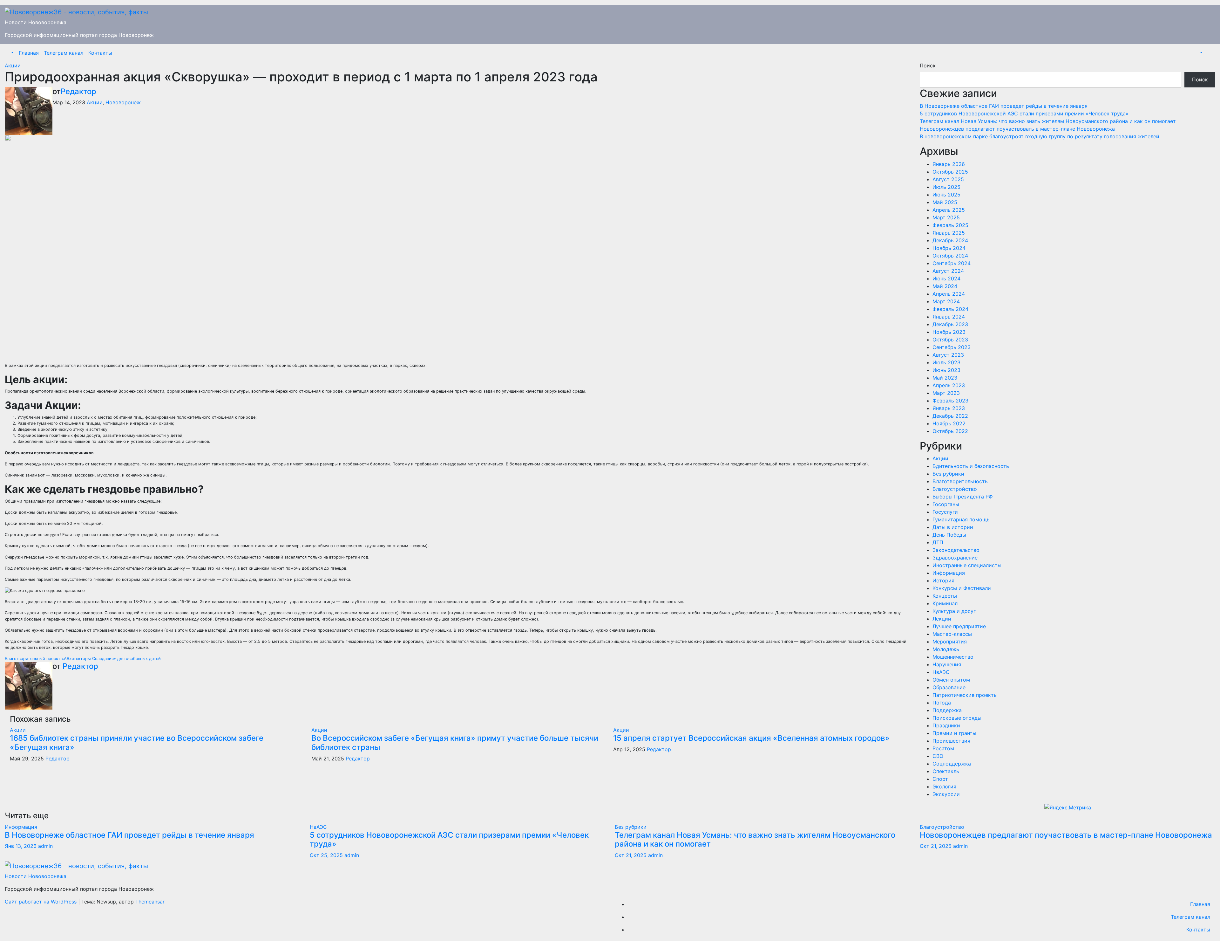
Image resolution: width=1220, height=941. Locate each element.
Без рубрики (948, 473)
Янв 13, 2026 (21, 846)
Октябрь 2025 (950, 171)
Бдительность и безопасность (970, 466)
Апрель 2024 (948, 294)
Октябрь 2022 (950, 431)
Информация (948, 573)
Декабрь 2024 (950, 240)
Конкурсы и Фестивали (961, 588)
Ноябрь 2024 (949, 248)
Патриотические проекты (965, 695)
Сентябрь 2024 (951, 263)
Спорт (940, 779)
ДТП (937, 542)
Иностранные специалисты (966, 565)
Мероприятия (949, 641)
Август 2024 (948, 271)
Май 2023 (944, 377)
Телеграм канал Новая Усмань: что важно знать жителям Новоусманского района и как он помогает (1048, 121)
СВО (937, 756)
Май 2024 (944, 286)
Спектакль (945, 771)
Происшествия (951, 741)
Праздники (946, 725)
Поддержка (947, 710)
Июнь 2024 (946, 278)
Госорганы (945, 504)
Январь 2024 (948, 316)
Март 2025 (946, 217)
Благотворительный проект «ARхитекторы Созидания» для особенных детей (83, 658)
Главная (29, 53)
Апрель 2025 (948, 210)
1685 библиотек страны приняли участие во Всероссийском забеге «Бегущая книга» (136, 742)
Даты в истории (952, 527)
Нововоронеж (123, 102)
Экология (944, 786)
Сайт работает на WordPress (41, 901)
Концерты (944, 596)
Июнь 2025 (946, 194)
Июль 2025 (946, 187)
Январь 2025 (948, 233)
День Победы (949, 535)
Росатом (943, 748)
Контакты (100, 53)
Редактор (78, 91)
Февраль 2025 (950, 225)
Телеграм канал (63, 53)
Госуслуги (945, 512)
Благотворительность (960, 481)
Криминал (945, 603)
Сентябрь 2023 (951, 347)
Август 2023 (948, 355)
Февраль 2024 (950, 309)
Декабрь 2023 (950, 324)
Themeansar (150, 901)
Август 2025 (948, 179)
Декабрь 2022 (950, 416)
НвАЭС (941, 672)
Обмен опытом (951, 680)
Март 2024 (946, 301)
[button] (12, 53)
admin (45, 846)
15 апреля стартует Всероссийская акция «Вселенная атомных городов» (751, 738)
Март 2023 (946, 393)
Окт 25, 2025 (326, 855)
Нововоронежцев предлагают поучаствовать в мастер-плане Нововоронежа (1017, 129)
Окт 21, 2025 (631, 855)
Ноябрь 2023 (949, 332)
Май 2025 (944, 202)
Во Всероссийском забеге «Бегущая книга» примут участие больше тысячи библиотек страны (454, 742)
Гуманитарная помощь (961, 519)
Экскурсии (946, 794)
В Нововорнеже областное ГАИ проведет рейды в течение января (1004, 106)
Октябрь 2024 (950, 255)
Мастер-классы (952, 634)
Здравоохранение (955, 557)
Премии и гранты (954, 733)
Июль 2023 (946, 362)
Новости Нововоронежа (35, 22)
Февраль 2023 (950, 400)
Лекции (941, 618)
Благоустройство (954, 489)
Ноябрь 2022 (949, 423)
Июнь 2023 (946, 370)
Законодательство (955, 550)
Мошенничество (952, 657)
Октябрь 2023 (950, 339)
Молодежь (945, 649)
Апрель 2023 (948, 385)
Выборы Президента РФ (962, 496)
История (943, 580)
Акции (13, 65)
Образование (949, 687)
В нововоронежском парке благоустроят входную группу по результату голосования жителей (1039, 136)
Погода (941, 702)
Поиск (928, 65)
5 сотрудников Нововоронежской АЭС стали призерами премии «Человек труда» (1025, 113)
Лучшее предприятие (959, 626)
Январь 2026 (948, 164)
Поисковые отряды (956, 718)
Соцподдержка (951, 763)
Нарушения (946, 664)
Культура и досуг (954, 611)
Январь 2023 (948, 408)
